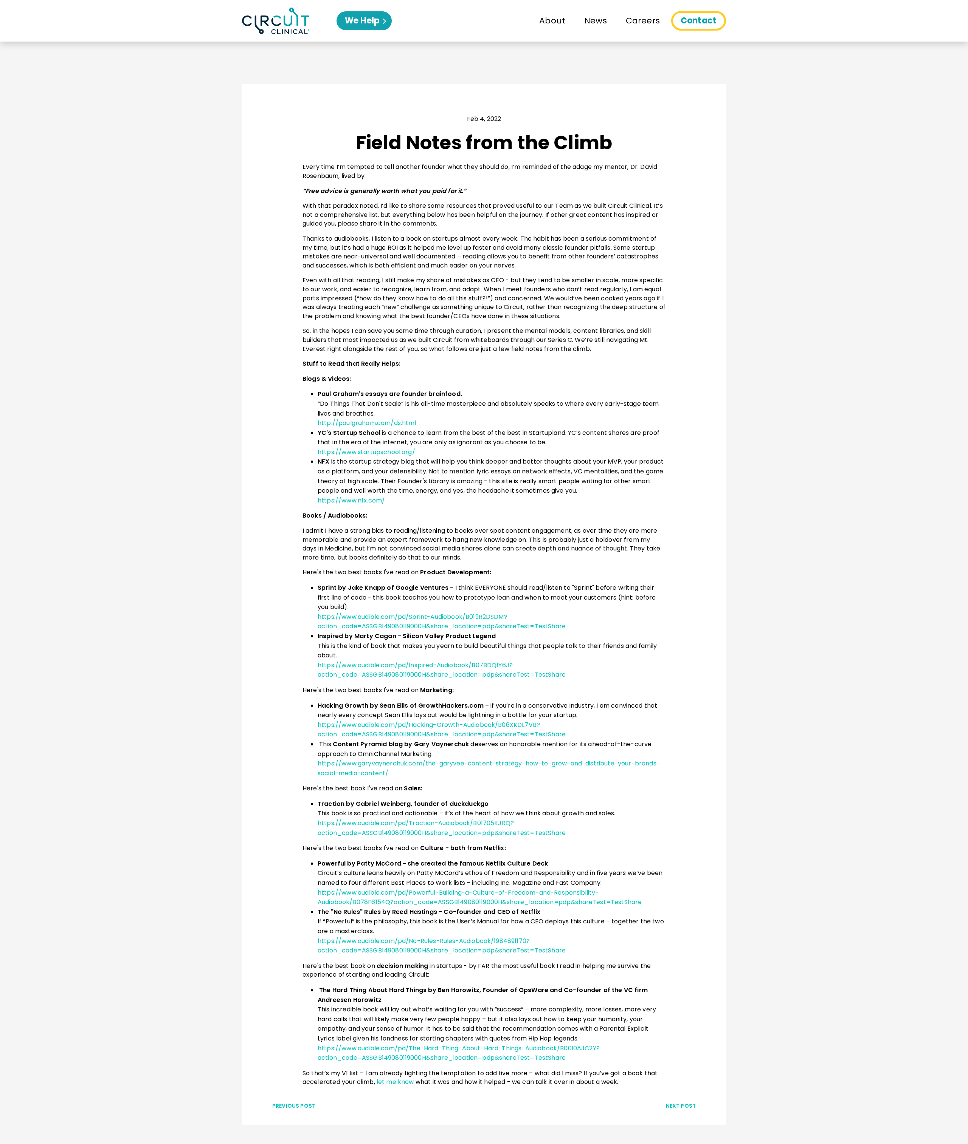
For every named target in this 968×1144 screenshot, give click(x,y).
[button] (289, 21)
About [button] (552, 20)
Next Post (681, 1106)
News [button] (595, 20)
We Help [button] (368, 22)
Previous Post (293, 1106)
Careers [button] (643, 20)
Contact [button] (699, 20)
